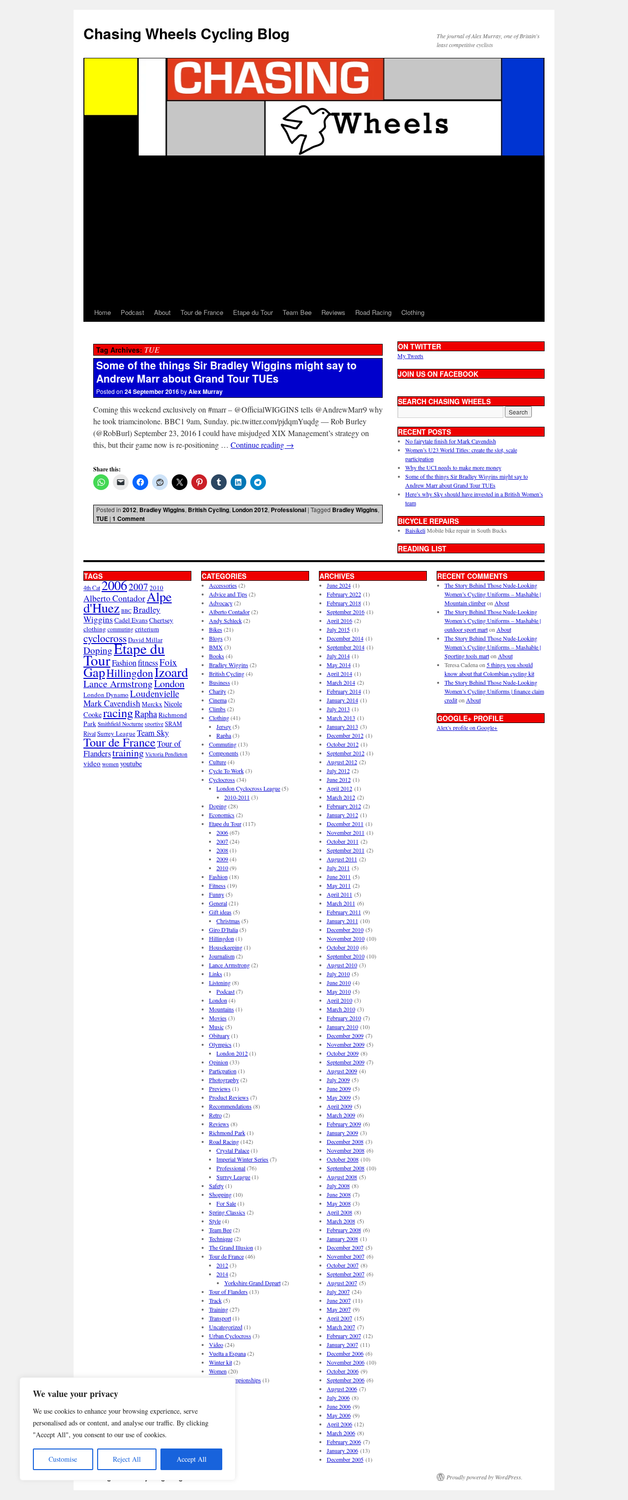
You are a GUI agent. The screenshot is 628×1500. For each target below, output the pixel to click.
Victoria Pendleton (166, 754)
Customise (63, 1459)
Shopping (220, 1194)
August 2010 (342, 965)
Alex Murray (205, 391)
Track (215, 1300)
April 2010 (339, 1000)
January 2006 (342, 1450)
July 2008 (338, 1186)
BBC (126, 610)
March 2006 (341, 1433)
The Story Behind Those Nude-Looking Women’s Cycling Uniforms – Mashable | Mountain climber (493, 594)
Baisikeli (415, 530)
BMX (216, 647)
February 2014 (344, 691)
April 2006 (339, 1424)
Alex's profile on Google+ (467, 727)
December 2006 (345, 1353)
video (92, 763)
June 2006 (339, 1406)
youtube (131, 763)
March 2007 (341, 1327)
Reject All (127, 1459)
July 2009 (338, 1080)
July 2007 (338, 1291)
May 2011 (339, 885)
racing (118, 712)
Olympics (220, 1044)
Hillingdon (129, 673)
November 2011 (346, 832)
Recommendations (230, 1106)
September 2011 (346, 850)
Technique (221, 1238)
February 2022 (344, 594)
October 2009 (343, 1053)
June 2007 (339, 1300)
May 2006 (339, 1415)
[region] (128, 1428)
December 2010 (345, 929)
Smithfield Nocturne (120, 723)
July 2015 (338, 629)
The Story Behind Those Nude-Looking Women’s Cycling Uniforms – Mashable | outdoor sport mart (493, 620)
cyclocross (105, 638)
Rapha (145, 714)
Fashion (124, 662)
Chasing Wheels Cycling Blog (186, 33)
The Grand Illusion (231, 1247)
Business (219, 682)
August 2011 (342, 859)
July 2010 (338, 974)
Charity (217, 691)
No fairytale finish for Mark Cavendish (450, 441)
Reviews (333, 312)
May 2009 (339, 1097)
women (110, 764)
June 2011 (339, 876)
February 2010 (344, 1018)
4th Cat (91, 588)
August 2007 (342, 1283)
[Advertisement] (314, 229)
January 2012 (342, 815)
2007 (138, 586)
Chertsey (161, 620)
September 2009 (346, 1062)
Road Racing (373, 312)
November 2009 (346, 1044)
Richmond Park (227, 1133)
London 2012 (250, 509)
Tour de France (202, 312)
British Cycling (208, 509)
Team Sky (153, 732)
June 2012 (339, 779)
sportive (154, 723)
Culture (217, 762)
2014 (222, 1274)
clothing (94, 628)
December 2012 (345, 735)
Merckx (152, 703)
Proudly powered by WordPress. (484, 1477)
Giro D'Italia (223, 929)
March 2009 (341, 1115)
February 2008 (344, 1230)
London (169, 683)
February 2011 (344, 912)
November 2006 (346, 1362)
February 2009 (344, 1124)
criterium (147, 628)
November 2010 (346, 938)
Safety (216, 1186)
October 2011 (343, 841)
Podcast (132, 312)
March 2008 (341, 1221)
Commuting (222, 744)
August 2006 (342, 1389)
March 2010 (341, 1009)
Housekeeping (225, 947)
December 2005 (345, 1459)
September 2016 (346, 612)
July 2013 (338, 709)
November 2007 (346, 1256)
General (218, 903)
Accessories (223, 585)
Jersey (223, 726)
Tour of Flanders (228, 1291)
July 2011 (338, 868)
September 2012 (346, 753)
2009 (222, 859)
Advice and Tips (228, 594)
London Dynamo (106, 694)
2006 (114, 585)
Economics (222, 815)
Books (216, 656)
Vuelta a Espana (227, 1353)
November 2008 (346, 1150)
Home (102, 312)
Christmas (228, 921)
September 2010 (346, 956)
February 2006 (344, 1442)
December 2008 (345, 1141)
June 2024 (339, 585)
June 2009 (339, 1088)
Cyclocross (222, 779)
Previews (220, 1088)
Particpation (222, 1071)
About (162, 312)
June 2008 (339, 1194)
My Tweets (410, 356)
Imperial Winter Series (242, 1159)
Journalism (222, 956)
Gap (94, 671)
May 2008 (339, 1203)
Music (216, 1027)
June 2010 (339, 982)
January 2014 (342, 700)
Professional (288, 509)
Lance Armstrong (118, 683)
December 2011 (345, 824)
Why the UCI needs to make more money (453, 467)
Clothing (412, 312)
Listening (220, 982)
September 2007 (346, 1274)
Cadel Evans (131, 620)
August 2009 (342, 1071)
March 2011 (341, 903)
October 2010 (343, 947)
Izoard (171, 671)
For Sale (226, 1203)
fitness (148, 662)
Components (223, 753)
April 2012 (339, 788)
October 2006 (343, 1371)
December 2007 (345, 1247)
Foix (168, 662)
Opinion (218, 1062)
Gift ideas (220, 912)
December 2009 (345, 1035)
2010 (222, 868)
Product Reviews (229, 1097)
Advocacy (221, 603)
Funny (216, 894)
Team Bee (297, 312)
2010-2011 (237, 797)
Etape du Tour (253, 312)
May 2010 (339, 991)
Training (218, 1309)
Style (215, 1221)
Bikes (215, 629)
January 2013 (342, 726)
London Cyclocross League (248, 788)
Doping (218, 806)
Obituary (219, 1035)
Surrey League (116, 733)
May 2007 (339, 1309)
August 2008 (342, 1177)
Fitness (217, 885)
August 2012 (342, 762)
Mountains (221, 1009)
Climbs (217, 709)
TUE (102, 518)
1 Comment (128, 518)
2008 (222, 850)
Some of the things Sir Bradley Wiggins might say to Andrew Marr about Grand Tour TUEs (226, 372)
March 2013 (341, 718)
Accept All (192, 1459)
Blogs (216, 638)
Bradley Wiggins (162, 509)
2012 (129, 509)
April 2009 (339, 1106)
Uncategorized (225, 1327)
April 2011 (339, 894)
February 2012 (344, 806)
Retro (215, 1115)
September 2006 (346, 1380)
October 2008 (343, 1159)
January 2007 (342, 1344)
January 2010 (342, 1027)
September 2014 (346, 647)
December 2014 (345, 638)
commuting (120, 629)
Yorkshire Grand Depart (252, 1283)
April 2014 (339, 673)
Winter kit (220, 1362)
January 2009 (342, 1133)
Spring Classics (227, 1212)
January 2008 (342, 1238)
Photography (224, 1080)
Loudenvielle (154, 693)
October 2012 (343, 744)
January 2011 (342, 921)
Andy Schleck (225, 620)
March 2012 (341, 797)
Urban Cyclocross (230, 1336)
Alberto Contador (114, 598)
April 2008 (339, 1212)
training (128, 752)
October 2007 (343, 1265)
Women (218, 1371)
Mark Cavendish (111, 703)
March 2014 (341, 682)
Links (215, 974)
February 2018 (344, 603)
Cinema (218, 700)
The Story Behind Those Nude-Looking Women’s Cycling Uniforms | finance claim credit (494, 691)
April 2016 (339, 620)
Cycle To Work (226, 771)
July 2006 (338, 1397)
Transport (220, 1318)
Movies (218, 1018)
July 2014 (338, 656)
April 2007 (339, 1318)
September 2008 (346, 1168)
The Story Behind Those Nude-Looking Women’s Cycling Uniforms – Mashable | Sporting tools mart (493, 647)
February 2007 (344, 1336)
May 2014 (339, 665)
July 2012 (338, 771)
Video (216, 1344)
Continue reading (262, 445)
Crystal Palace (232, 1150)
